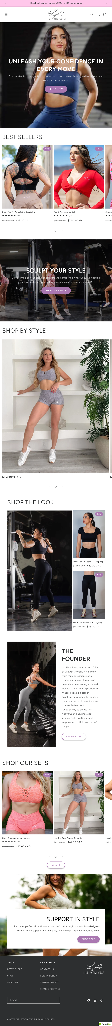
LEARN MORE (74, 736)
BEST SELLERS (14, 969)
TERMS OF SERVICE (50, 989)
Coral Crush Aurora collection (15, 838)
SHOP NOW (56, 89)
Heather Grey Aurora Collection (68, 838)
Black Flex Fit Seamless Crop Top (88, 562)
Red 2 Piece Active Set (64, 212)
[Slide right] (62, 231)
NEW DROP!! (10, 477)
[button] (6, 14)
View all (56, 865)
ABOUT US (12, 982)
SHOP (10, 976)
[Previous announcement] (5, 3)
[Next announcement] (106, 3)
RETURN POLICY (48, 976)
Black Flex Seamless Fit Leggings (88, 622)
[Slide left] (49, 231)
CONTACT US (47, 969)
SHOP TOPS (88, 939)
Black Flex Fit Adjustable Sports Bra (18, 212)
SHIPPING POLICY (49, 982)
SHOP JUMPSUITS (56, 290)
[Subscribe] (56, 1000)
